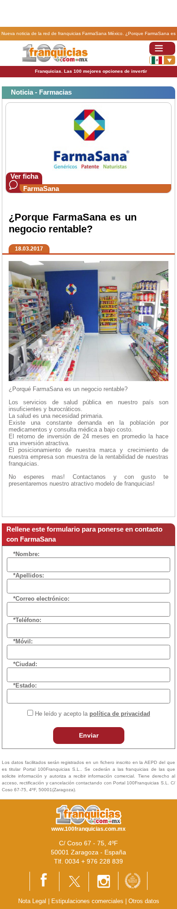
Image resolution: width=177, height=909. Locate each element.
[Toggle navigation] (162, 48)
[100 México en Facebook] (44, 881)
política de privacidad (119, 713)
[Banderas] (162, 60)
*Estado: (25, 685)
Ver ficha (24, 176)
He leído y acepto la (92, 713)
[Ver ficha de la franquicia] (88, 137)
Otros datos (143, 901)
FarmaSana (41, 188)
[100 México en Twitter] (74, 881)
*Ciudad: (25, 664)
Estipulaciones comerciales (88, 901)
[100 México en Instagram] (103, 881)
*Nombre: (26, 554)
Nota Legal (32, 901)
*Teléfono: (27, 620)
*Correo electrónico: (41, 598)
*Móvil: (23, 641)
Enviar (88, 735)
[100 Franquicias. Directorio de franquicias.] (54, 52)
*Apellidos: (28, 575)
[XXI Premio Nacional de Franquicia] (133, 880)
